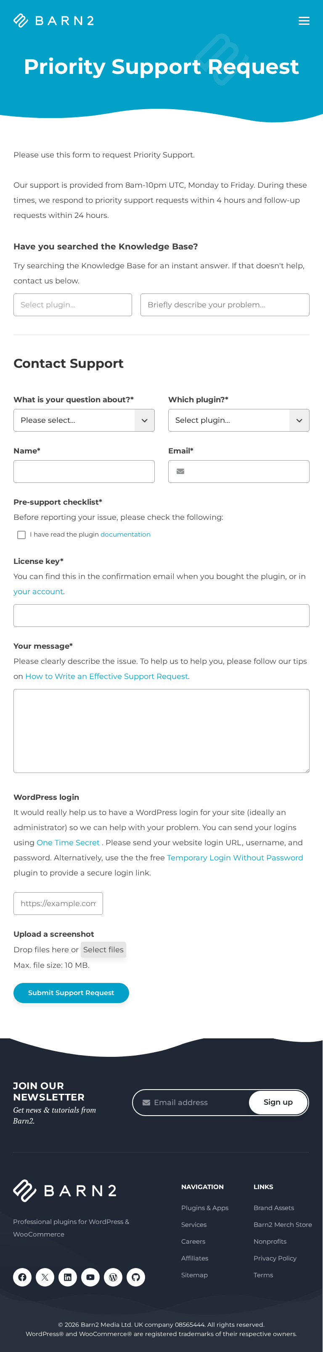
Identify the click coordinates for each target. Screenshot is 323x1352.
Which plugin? (198, 399)
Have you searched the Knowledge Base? (105, 246)
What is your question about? (73, 399)
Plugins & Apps (204, 1208)
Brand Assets (274, 1208)
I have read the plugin (90, 534)
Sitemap (194, 1275)
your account (38, 591)
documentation (126, 534)
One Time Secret (69, 842)
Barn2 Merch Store (283, 1225)
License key (38, 561)
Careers (193, 1241)
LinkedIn (67, 1277)
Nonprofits (270, 1241)
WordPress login (46, 797)
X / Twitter (45, 1277)
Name (26, 451)
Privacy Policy (275, 1258)
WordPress (113, 1277)
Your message (43, 646)
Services (194, 1225)
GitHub (136, 1277)
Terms (263, 1275)
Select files (103, 949)
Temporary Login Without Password (235, 857)
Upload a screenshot (53, 934)
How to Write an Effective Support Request (106, 676)
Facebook (22, 1277)
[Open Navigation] (304, 21)
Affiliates (194, 1258)
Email (180, 451)
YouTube (90, 1277)
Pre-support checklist (57, 502)
